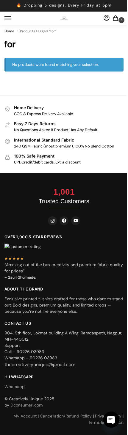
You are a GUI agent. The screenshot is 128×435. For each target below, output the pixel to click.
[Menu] (13, 18)
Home (9, 31)
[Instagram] (52, 220)
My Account (25, 416)
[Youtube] (75, 220)
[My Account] (106, 18)
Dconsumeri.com (26, 405)
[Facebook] (64, 220)
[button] (117, 18)
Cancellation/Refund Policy (66, 416)
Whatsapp (14, 386)
